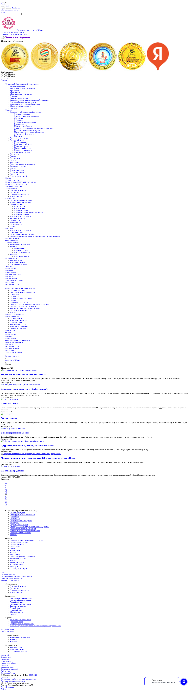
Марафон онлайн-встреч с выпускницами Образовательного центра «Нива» (38, 458)
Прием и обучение (17, 140)
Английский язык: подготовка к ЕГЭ (28, 212)
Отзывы (4, 80)
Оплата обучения (11, 240)
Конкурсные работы (17, 262)
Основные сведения (17, 86)
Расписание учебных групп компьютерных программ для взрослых (35, 236)
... (6, 489)
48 (6, 491)
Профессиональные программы (22, 234)
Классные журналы (21, 256)
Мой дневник (19, 248)
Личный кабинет (7, 687)
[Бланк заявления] (16, 39)
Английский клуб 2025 (14, 186)
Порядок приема (20, 142)
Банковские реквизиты (18, 166)
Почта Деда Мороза (10, 403)
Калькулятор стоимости (23, 150)
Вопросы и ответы (17, 172)
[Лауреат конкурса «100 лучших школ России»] (15, 70)
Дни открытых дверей (18, 176)
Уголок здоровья (16, 196)
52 (6, 499)
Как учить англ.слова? (22, 252)
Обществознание (16, 224)
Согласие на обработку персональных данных (18, 679)
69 (6, 503)
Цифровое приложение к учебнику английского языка (27, 445)
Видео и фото (15, 158)
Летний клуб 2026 (12, 180)
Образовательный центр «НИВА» (22, 32)
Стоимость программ (22, 152)
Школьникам (10, 198)
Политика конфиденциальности (13, 681)
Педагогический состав (19, 98)
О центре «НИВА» (12, 360)
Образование (15, 92)
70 (6, 505)
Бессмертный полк (17, 170)
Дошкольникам (11, 188)
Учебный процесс (12, 242)
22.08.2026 (33, 675)
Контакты (4, 78)
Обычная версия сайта (9, 10)
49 (6, 493)
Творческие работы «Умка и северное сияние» (23, 374)
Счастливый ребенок (18, 190)
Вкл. (13, 8)
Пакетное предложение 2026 (16, 184)
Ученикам (14, 246)
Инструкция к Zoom (13, 274)
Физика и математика (18, 218)
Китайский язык (16, 222)
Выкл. (17, 8)
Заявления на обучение (23, 144)
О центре (8, 110)
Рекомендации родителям (19, 194)
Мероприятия (15, 162)
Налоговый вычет (21, 146)
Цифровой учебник (21, 214)
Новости (13, 160)
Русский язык (15, 220)
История (13, 226)
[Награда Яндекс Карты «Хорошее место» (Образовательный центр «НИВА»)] (158, 70)
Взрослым (9, 228)
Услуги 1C (9, 266)
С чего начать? (19, 208)
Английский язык (16, 204)
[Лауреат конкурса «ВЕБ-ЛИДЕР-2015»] (44, 70)
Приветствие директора (19, 138)
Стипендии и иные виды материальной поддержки (29, 100)
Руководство (14, 96)
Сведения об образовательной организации (22, 84)
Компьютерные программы (20, 216)
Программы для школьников (21, 200)
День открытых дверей (14, 280)
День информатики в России (15, 433)
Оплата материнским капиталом (22, 164)
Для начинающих (16, 232)
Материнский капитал (22, 148)
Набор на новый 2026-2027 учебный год (20, 182)
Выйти (3, 689)
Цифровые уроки (12, 278)
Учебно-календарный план (20, 244)
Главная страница (12, 356)
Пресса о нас (15, 154)
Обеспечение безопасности (20, 106)
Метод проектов (16, 260)
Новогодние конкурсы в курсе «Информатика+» (24, 389)
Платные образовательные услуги (23, 102)
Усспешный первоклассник (20, 202)
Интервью (9, 270)
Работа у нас (14, 174)
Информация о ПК (21, 250)
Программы (14, 192)
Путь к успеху (19, 206)
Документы (14, 90)
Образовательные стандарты (21, 94)
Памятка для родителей (12, 471)
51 (6, 497)
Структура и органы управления (22, 88)
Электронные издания (18, 264)
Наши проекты (11, 258)
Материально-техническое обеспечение (25, 104)
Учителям (13, 254)
